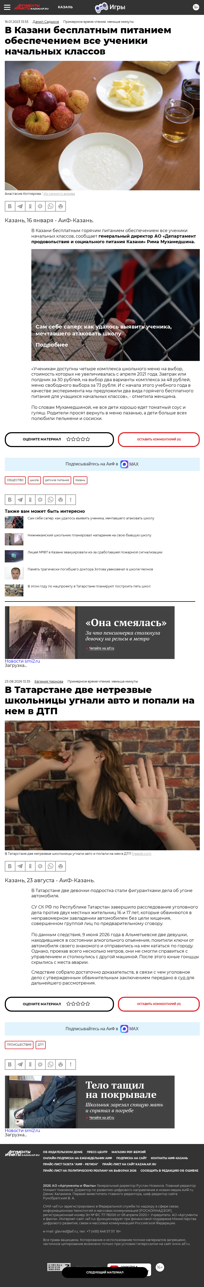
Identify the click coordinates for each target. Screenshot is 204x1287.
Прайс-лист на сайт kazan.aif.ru (129, 1164)
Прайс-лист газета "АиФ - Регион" (70, 1164)
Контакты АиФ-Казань (169, 1158)
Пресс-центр (97, 1152)
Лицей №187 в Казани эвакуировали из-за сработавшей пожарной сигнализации (95, 552)
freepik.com (141, 854)
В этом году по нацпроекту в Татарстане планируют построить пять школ (89, 586)
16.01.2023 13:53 (16, 22)
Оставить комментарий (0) (159, 439)
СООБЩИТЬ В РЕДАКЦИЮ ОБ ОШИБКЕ (169, 1170)
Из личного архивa (59, 194)
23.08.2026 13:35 (17, 681)
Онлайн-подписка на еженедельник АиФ (77, 1158)
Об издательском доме (63, 1152)
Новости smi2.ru (22, 661)
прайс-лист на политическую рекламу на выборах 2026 (89, 1170)
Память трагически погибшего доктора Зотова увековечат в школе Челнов (90, 569)
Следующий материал (105, 1272)
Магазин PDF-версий (129, 1152)
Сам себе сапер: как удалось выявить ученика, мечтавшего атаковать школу (104, 330)
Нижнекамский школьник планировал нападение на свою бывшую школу (89, 535)
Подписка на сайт (131, 1158)
